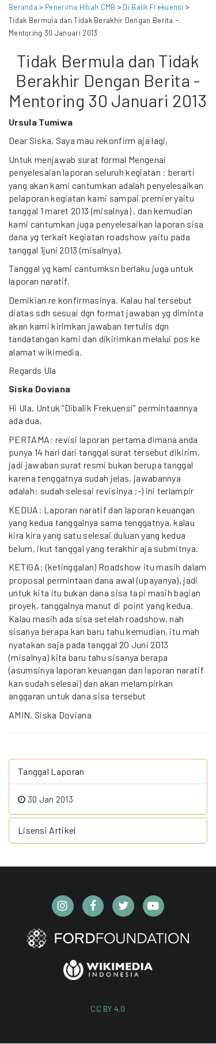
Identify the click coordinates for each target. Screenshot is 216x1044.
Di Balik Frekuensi (154, 7)
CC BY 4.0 (108, 1008)
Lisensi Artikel (47, 829)
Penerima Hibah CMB (80, 7)
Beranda (23, 7)
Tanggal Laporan (51, 771)
